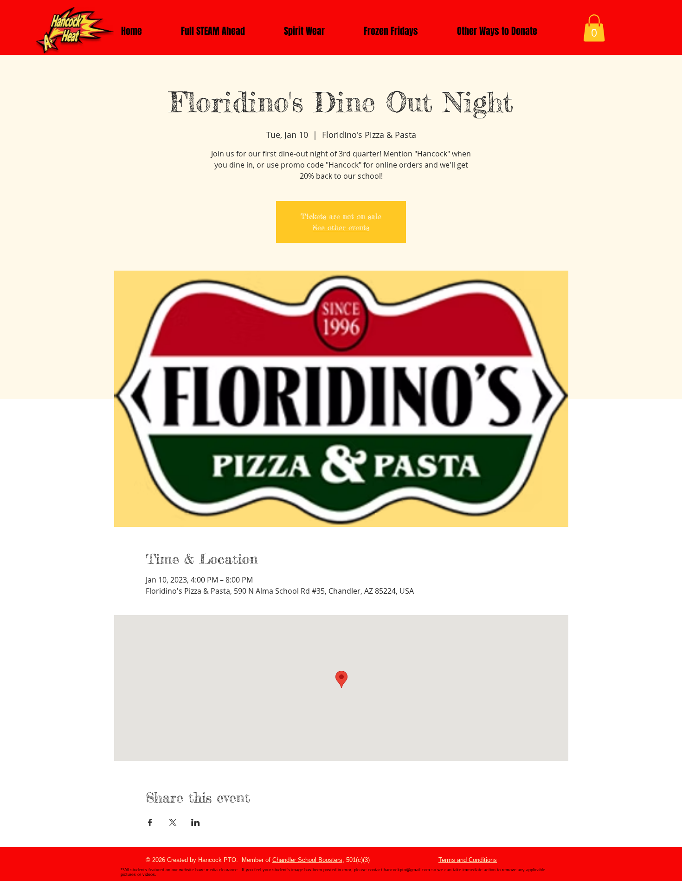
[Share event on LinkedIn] (195, 822)
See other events (341, 227)
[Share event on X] (172, 822)
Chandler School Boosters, (308, 859)
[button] (594, 28)
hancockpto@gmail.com (407, 870)
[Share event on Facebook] (150, 822)
